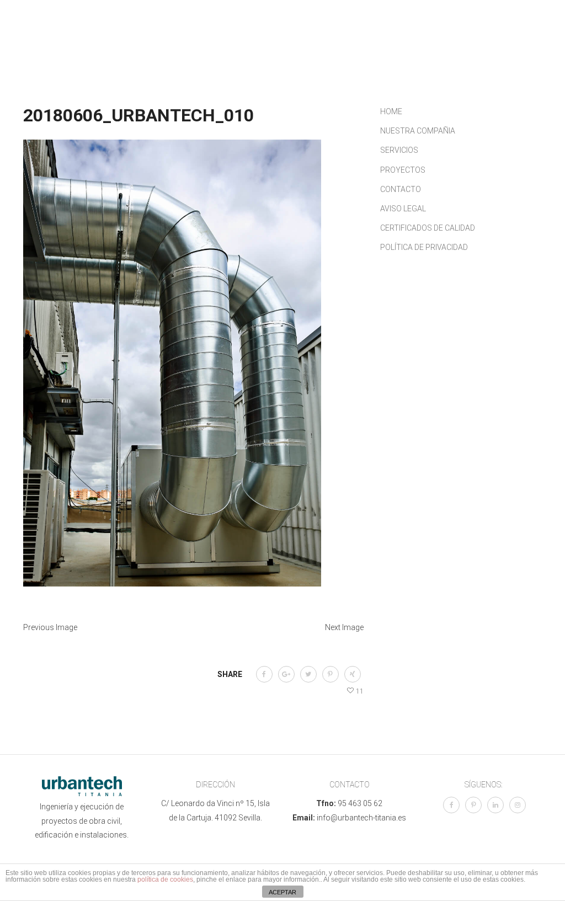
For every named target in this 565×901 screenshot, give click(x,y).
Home (391, 111)
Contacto (434, 33)
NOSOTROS (221, 33)
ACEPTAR (282, 892)
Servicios (276, 33)
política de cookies (165, 879)
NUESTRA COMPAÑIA (417, 130)
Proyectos (402, 170)
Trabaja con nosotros (245, 49)
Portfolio (330, 33)
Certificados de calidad (427, 227)
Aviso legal (403, 208)
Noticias (382, 33)
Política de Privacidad (424, 247)
